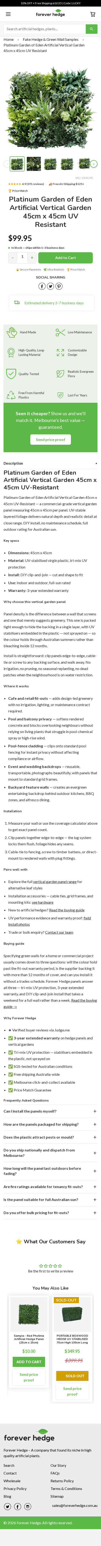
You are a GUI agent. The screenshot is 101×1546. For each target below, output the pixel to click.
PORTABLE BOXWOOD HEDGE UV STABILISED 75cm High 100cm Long (72, 1339)
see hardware (42, 902)
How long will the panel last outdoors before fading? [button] (42, 1171)
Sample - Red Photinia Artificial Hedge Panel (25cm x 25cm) (29, 1339)
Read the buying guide (67, 910)
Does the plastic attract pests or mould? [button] (39, 1137)
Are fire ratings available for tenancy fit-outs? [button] (43, 1186)
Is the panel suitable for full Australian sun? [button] (41, 1199)
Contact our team (59, 932)
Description (50, 463)
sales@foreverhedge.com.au (74, 1505)
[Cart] (93, 14)
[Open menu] (8, 14)
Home (9, 39)
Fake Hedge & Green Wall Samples (50, 39)
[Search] (91, 29)
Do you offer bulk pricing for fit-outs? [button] (36, 1212)
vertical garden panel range (55, 881)
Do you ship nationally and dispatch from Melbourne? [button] (39, 1152)
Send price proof (50, 439)
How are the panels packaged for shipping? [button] (41, 1124)
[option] (29, 1342)
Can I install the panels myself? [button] (30, 1111)
